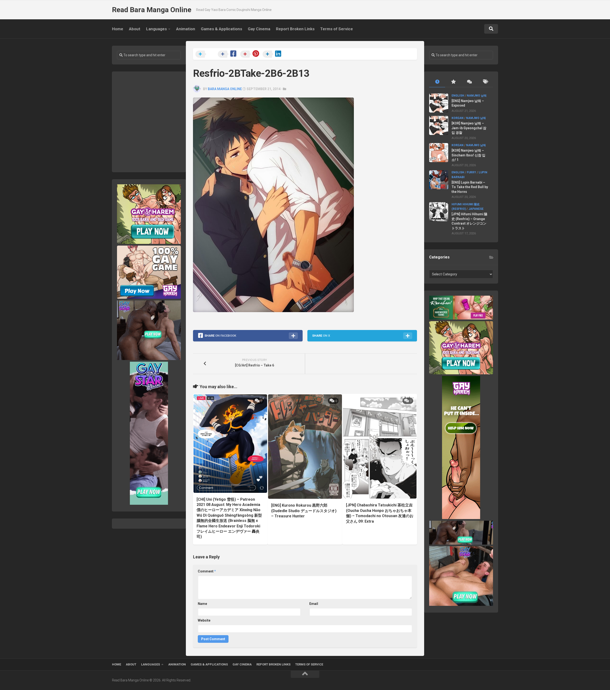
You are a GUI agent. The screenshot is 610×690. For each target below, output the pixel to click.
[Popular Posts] (453, 82)
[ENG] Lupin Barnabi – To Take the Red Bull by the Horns (470, 187)
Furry (471, 172)
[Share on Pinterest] (251, 54)
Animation (185, 28)
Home (117, 28)
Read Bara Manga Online (151, 9)
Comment (207, 571)
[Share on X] (206, 54)
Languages (156, 28)
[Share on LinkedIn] (273, 54)
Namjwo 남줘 (477, 95)
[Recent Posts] (437, 82)
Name (202, 604)
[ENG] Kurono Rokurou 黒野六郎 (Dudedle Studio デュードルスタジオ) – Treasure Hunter (303, 510)
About (134, 28)
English (458, 95)
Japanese (475, 209)
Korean (457, 118)
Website (204, 620)
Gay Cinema (259, 28)
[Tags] (485, 82)
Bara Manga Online (225, 89)
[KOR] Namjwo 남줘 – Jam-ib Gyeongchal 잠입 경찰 (469, 127)
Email (313, 604)
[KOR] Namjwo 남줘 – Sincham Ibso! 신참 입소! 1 (468, 155)
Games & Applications (221, 28)
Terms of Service (336, 28)
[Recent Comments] (469, 82)
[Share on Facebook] (228, 54)
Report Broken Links (295, 28)
